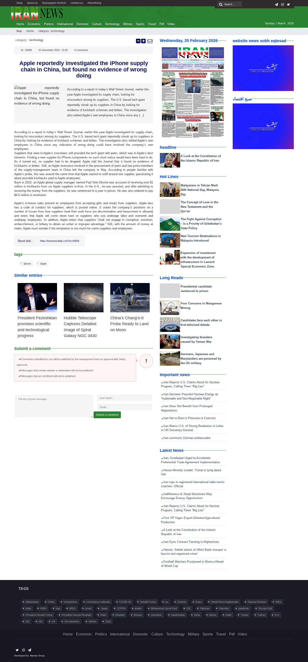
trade (228, 615)
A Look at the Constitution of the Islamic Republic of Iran (188, 532)
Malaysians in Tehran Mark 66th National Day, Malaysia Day (200, 190)
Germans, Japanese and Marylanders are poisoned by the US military (201, 358)
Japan (104, 608)
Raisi (103, 615)
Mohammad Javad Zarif (164, 608)
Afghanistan (32, 601)
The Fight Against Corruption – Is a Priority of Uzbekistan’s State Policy (201, 223)
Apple (43, 263)
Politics (49, 24)
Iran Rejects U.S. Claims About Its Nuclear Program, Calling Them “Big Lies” (190, 384)
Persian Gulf (265, 608)
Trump (244, 615)
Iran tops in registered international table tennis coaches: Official (193, 484)
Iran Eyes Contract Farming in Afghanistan (191, 541)
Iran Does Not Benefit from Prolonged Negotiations (186, 408)
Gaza (198, 601)
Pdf (161, 24)
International (65, 24)
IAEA (278, 601)
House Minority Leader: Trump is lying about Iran (191, 472)
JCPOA (121, 608)
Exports (181, 601)
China (51, 601)
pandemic (243, 608)
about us (32, 3)
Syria (197, 615)
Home (20, 24)
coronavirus (70, 601)
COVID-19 (125, 601)
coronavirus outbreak (98, 601)
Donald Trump (148, 601)
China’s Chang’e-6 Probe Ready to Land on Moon (129, 324)
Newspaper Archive (54, 3)
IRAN (43, 608)
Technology (112, 24)
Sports (140, 24)
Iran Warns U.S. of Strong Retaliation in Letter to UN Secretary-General (192, 428)
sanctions (156, 615)
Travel (152, 24)
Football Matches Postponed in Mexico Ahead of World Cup (192, 564)
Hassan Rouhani (257, 601)
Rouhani (119, 615)
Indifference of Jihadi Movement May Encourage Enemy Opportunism (186, 496)
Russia (138, 615)
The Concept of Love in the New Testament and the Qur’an (199, 207)
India (28, 608)
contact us (77, 3)
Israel (88, 608)
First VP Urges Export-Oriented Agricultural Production (190, 520)
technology (57, 31)
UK (27, 621)
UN (40, 621)
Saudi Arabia (178, 615)
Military (128, 24)
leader (138, 608)
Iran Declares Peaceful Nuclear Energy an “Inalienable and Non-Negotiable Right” (189, 396)
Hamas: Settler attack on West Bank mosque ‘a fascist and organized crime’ (193, 552)
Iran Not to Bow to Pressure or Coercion (189, 418)
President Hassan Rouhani (76, 615)
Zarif (108, 621)
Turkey (261, 615)
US (53, 621)
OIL (188, 608)
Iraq (58, 608)
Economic (34, 24)
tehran (212, 615)
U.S (277, 615)
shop (19, 3)
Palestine (224, 608)
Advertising (94, 3)
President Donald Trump (39, 615)
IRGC (72, 608)
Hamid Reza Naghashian (224, 601)
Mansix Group (37, 655)
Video (171, 24)
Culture (96, 24)
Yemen (92, 621)
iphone (27, 263)
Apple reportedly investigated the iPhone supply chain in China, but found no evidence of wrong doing (83, 69)
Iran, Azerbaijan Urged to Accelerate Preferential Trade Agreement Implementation (190, 460)
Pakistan (204, 608)
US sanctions (71, 621)
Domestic (82, 24)
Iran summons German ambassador (186, 438)
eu (166, 601)
